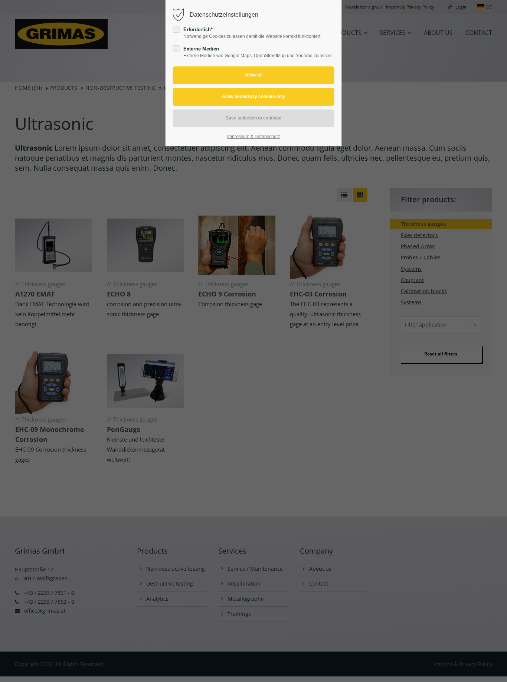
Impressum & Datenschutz (253, 136)
